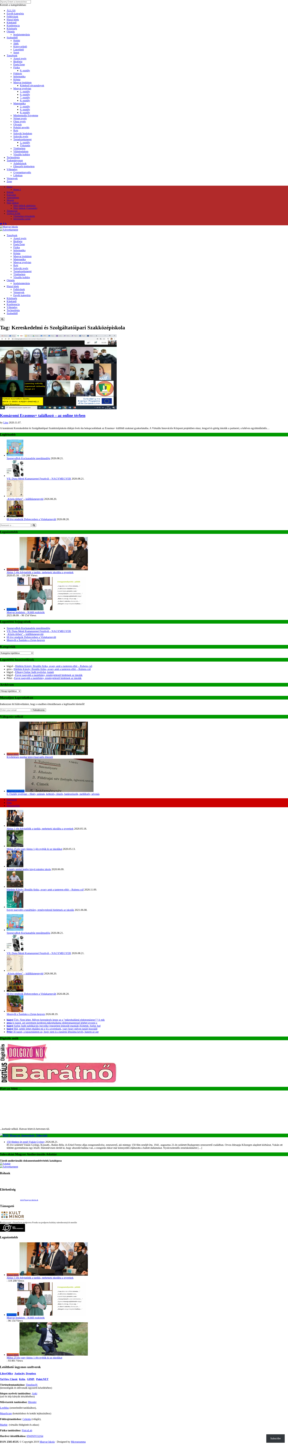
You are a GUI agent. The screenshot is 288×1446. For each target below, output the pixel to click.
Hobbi (16, 40)
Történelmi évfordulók (24, 216)
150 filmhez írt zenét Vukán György (26, 1141)
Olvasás (17, 124)
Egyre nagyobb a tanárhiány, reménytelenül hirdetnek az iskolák (48, 675)
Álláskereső (12, 211)
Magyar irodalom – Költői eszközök (26, 612)
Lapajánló (18, 49)
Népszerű (12, 799)
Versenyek (12, 178)
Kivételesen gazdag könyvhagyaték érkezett (30, 757)
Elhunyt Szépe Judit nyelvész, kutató (34, 672)
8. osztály (25, 70)
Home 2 (17, 189)
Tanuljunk (12, 55)
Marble (4, 1424)
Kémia (16, 79)
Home (9, 187)
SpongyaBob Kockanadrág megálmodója (28, 458)
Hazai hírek (13, 19)
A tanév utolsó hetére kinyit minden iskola (29, 869)
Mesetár (10, 200)
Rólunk (10, 192)
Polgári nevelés (21, 127)
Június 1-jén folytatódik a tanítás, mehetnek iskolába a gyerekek (40, 572)
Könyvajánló (20, 46)
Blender (32, 1402)
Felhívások (12, 16)
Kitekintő (11, 22)
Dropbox (31, 1373)
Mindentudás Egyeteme (25, 115)
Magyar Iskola (47, 1441)
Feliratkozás (39, 710)
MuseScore (6, 1413)
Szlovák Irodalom (22, 133)
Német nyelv (20, 118)
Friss (9, 802)
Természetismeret (22, 139)
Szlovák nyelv (20, 136)
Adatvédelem (13, 197)
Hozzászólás (13, 805)
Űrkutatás (25, 145)
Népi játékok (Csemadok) (25, 208)
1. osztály (25, 91)
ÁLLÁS (11, 10)
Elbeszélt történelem (23, 166)
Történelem (19, 148)
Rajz (15, 130)
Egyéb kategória (15, 13)
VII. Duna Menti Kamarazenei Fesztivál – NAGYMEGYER (39, 478)
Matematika (19, 103)
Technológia (13, 157)
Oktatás (11, 31)
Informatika (19, 76)
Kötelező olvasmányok (32, 85)
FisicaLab (27, 1430)
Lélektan (17, 175)
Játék (16, 43)
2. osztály (25, 106)
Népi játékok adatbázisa (24, 205)
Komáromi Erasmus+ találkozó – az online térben (42, 415)
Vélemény (12, 169)
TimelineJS (32, 1384)
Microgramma (78, 1441)
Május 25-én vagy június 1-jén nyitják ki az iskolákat (34, 849)
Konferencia (13, 25)
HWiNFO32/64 (35, 1436)
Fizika (16, 67)
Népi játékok (13, 203)
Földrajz (17, 73)
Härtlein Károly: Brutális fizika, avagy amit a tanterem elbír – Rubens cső (53, 666)
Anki (34, 1393)
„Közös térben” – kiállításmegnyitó (25, 499)
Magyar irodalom (22, 82)
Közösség (12, 28)
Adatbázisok (19, 163)
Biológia (17, 61)
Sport (16, 52)
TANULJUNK (13, 213)
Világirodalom (20, 151)
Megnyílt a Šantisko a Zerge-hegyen (26, 640)
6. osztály (25, 94)
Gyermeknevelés (22, 172)
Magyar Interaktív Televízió (29, 1135)
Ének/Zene (19, 64)
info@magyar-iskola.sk (29, 1200)
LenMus (4, 1407)
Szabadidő (12, 37)
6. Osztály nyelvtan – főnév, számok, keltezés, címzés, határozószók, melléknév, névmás (53, 794)
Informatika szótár (22, 219)
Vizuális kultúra (21, 154)
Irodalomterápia (21, 34)
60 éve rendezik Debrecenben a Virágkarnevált (31, 519)
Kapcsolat (11, 195)
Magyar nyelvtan (22, 88)
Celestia (26, 1419)
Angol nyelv (19, 58)
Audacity (19, 1373)
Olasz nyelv (19, 121)
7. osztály (25, 97)
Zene (9, 181)
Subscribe (275, 1438)
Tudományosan (15, 160)
